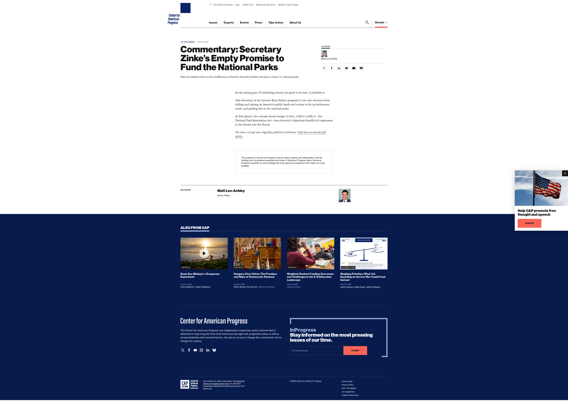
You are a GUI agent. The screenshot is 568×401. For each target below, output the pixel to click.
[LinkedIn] (207, 350)
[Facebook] (189, 350)
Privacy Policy (347, 385)
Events (244, 22)
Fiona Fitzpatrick (187, 287)
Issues (213, 22)
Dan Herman (252, 287)
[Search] (367, 24)
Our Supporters (348, 392)
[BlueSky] (214, 350)
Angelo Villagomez (202, 287)
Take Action (275, 22)
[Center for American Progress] (185, 14)
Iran (237, 4)
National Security (265, 4)
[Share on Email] (354, 68)
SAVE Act (248, 4)
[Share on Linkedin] (339, 68)
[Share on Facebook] (332, 68)
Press (258, 22)
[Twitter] (182, 350)
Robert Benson (240, 287)
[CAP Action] (190, 384)
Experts (229, 22)
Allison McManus (373, 287)
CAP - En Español (349, 388)
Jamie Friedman (346, 287)
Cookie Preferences (350, 395)
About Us (295, 22)
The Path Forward (223, 4)
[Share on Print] (361, 68)
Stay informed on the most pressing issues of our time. (331, 335)
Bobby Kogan (359, 287)
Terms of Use (347, 381)
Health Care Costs (288, 4)
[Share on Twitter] (324, 68)
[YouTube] (195, 350)
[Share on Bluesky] (346, 68)
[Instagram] (201, 350)
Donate (380, 22)
